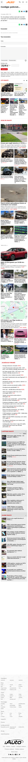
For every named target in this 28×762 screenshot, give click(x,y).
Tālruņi (11, 703)
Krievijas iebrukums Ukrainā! (12, 365)
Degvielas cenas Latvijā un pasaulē (13, 375)
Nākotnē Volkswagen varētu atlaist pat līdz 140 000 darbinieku (20, 281)
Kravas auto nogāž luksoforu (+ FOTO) (13, 143)
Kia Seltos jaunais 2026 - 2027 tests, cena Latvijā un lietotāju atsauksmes (13, 372)
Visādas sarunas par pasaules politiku (14, 385)
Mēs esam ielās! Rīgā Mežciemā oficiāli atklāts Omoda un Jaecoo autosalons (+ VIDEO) (6, 296)
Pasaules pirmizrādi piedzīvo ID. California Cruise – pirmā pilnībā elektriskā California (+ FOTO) (23, 110)
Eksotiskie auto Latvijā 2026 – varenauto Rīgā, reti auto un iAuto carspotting (14, 399)
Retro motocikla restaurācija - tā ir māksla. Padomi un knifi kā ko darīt (13, 410)
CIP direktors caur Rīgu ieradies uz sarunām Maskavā (11, 321)
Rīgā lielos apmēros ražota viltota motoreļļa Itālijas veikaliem (16, 494)
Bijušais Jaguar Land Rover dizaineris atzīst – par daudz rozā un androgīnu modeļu (20, 340)
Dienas (20, 433)
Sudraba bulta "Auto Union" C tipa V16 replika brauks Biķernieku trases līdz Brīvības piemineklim (14, 425)
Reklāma (8, 746)
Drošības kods (4, 63)
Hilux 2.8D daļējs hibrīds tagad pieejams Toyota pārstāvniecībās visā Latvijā (16, 483)
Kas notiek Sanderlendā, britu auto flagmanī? (15, 377)
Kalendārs (20, 716)
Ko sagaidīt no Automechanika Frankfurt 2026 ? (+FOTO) (5, 356)
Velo (10, 686)
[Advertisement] (14, 598)
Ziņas (2, 683)
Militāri (11, 697)
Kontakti (13, 746)
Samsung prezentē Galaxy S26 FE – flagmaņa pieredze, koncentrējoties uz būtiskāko (16, 539)
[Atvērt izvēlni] (1, 2)
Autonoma (20, 680)
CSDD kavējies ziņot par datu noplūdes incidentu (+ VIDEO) (7, 340)
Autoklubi (20, 697)
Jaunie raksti (7, 515)
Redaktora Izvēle (13, 689)
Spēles (20, 705)
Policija (20, 694)
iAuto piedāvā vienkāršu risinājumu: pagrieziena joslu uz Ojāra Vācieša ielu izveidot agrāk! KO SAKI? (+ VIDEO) (20, 296)
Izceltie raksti (6, 120)
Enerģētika (3, 703)
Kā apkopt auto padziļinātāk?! (11, 387)
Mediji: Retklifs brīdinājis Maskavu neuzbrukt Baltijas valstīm (6, 222)
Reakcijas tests (13, 699)
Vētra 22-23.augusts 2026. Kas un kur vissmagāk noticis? (12, 392)
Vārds (2, 41)
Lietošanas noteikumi (21, 746)
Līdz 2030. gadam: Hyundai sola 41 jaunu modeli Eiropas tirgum (7, 94)
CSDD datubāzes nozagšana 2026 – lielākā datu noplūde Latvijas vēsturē (15, 414)
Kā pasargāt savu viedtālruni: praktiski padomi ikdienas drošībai (16, 571)
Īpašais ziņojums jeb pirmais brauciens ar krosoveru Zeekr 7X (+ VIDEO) (20, 356)
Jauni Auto (12, 680)
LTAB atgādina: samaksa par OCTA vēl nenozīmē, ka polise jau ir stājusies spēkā (5, 108)
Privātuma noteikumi (9, 749)
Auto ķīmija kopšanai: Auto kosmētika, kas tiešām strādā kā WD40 (13, 406)
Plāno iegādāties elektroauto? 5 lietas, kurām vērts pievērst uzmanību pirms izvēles (15, 502)
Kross (11, 713)
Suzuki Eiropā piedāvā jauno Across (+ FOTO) (7, 177)
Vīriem (2, 692)
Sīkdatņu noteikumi (19, 749)
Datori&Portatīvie (22, 703)
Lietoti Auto (3, 680)
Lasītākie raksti (8, 431)
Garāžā (20, 695)
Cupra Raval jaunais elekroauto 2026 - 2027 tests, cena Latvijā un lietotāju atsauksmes (14, 368)
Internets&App (12, 705)
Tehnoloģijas (4, 702)
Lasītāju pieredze (5, 725)
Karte (2, 699)
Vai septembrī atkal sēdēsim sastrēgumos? (14, 551)
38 (15, 182)
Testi (2, 705)
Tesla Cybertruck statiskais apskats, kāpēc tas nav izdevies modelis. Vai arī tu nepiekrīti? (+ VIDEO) (20, 179)
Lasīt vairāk (22, 147)
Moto (2, 686)
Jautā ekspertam (5, 734)
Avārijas (11, 694)
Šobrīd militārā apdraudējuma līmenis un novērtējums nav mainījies (13, 204)
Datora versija (14, 751)
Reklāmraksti (3, 689)
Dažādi (2, 708)
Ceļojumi (2, 697)
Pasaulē (11, 684)
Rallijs (2, 713)
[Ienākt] (26, 2)
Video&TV (3, 719)
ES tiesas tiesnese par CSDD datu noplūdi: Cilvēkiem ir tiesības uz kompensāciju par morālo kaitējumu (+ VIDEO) (20, 238)
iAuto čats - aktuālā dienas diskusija (13, 389)
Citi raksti (4, 80)
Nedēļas (24, 433)
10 (25, 143)
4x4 (1, 714)
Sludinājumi (4, 678)
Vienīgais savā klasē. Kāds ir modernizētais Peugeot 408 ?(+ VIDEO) (7, 237)
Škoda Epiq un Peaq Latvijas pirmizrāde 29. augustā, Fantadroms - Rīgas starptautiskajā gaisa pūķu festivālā (14, 110)
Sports (2, 711)
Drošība (2, 694)
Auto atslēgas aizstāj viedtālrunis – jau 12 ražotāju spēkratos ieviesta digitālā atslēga (16, 533)
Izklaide (20, 684)
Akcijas (3, 731)
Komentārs (3, 46)
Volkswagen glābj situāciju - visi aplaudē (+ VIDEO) (7, 281)
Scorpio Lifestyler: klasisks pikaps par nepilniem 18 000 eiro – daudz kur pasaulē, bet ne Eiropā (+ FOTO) (20, 161)
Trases (11, 716)
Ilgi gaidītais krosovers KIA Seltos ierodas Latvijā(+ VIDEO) (20, 222)
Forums (3, 722)
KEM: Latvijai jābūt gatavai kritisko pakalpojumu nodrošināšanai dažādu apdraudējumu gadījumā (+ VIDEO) (16, 526)
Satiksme (11, 695)
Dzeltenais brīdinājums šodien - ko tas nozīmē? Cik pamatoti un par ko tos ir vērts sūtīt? (15, 403)
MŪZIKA (6, 379)
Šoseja (20, 713)
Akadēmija (3, 695)
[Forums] (19, 2)
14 (12, 341)
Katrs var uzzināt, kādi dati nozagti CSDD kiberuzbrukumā (20, 94)
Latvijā (2, 684)
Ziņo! (4, 746)
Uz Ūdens (20, 686)
